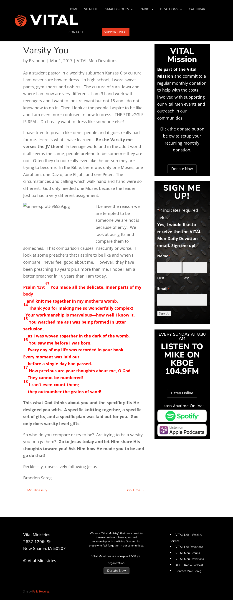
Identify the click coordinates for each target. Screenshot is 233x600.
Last (185, 278)
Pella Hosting (40, 591)
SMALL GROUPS (117, 9)
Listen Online (182, 393)
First (160, 278)
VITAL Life (91, 9)
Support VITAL (115, 32)
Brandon (37, 60)
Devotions (169, 9)
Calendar (197, 9)
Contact (75, 32)
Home (73, 9)
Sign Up (164, 313)
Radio (144, 9)
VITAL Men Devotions (97, 60)
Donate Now (182, 168)
